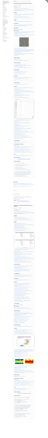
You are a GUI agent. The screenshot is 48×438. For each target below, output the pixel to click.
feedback (27, 200)
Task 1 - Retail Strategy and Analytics (19, 265)
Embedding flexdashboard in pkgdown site (20, 90)
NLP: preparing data (17, 356)
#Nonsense (23, 414)
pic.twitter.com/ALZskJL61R (18, 400)
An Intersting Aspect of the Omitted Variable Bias (21, 257)
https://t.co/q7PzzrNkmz (20, 168)
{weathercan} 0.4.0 (17, 59)
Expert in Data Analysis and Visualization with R (20, 388)
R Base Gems (16, 138)
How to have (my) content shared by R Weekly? (20, 8)
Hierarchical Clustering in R (18, 134)
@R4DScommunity (27, 174)
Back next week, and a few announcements (20, 308)
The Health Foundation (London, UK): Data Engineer (21, 155)
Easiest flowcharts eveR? (18, 369)
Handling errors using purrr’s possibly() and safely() (21, 219)
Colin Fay (24, 9)
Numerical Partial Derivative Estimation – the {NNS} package (22, 316)
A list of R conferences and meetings (19, 150)
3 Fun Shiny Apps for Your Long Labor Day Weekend (21, 283)
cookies (19, 199)
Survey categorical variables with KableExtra (20, 293)
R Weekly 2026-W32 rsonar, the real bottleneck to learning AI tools (23, 186)
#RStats (21, 165)
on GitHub (22, 200)
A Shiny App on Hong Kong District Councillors (20, 262)
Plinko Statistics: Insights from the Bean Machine (21, 218)
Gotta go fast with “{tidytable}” (18, 48)
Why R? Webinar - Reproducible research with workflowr (22, 326)
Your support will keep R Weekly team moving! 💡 (24, 201)
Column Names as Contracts (18, 16)
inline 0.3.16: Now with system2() (19, 60)
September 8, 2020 (22, 176)
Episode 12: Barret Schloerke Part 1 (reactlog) (20, 17)
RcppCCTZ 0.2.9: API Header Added (19, 319)
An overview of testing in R (18, 72)
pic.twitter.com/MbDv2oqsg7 (18, 415)
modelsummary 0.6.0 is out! (18, 312)
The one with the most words (18, 133)
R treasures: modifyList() (18, 292)
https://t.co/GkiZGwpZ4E (23, 406)
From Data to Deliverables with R (19, 71)
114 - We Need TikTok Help (18, 64)
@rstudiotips (23, 174)
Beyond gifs (16, 121)
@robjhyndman (25, 407)
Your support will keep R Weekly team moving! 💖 (24, 159)
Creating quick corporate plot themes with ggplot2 (21, 87)
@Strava (22, 164)
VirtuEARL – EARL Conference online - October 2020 (21, 149)
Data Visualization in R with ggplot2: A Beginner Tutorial (21, 332)
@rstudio (17, 173)
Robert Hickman (25, 212)
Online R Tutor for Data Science (18, 389)
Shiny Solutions (17, 73)
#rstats (20, 174)
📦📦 (18, 29)
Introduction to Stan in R (18, 130)
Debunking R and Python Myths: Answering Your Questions (22, 21)
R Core (18, 376)
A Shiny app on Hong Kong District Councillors (20, 77)
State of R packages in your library (19, 217)
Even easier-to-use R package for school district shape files (22, 284)
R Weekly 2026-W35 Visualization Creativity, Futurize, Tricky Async (23, 183)
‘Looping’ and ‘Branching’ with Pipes (19, 289)
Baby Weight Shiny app (17, 78)
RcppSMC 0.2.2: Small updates (18, 320)
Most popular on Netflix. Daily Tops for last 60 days (21, 269)
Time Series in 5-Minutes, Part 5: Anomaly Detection (21, 333)
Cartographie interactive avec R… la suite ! (20, 84)
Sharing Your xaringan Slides (18, 288)
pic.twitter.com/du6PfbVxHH (18, 409)
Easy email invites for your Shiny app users (20, 135)
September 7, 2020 (24, 169)
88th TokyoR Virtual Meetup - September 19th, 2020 (21, 146)
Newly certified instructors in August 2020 (20, 276)
